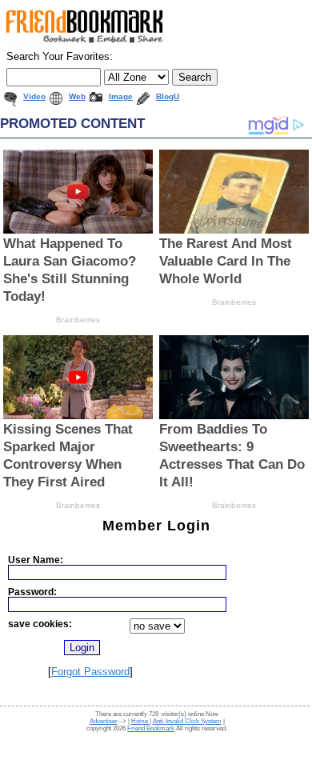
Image (121, 96)
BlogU (167, 96)
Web (77, 96)
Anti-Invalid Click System (187, 721)
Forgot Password (90, 672)
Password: (32, 591)
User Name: (35, 559)
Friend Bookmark (150, 728)
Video (34, 96)
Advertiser (104, 721)
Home (140, 721)
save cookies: (40, 623)
